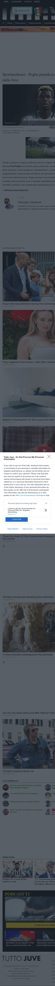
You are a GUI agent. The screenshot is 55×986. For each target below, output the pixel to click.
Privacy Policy (42, 529)
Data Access (27, 529)
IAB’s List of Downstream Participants (30, 495)
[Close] (49, 457)
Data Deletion (13, 529)
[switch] (45, 510)
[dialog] (27, 493)
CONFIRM (16, 519)
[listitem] (27, 503)
